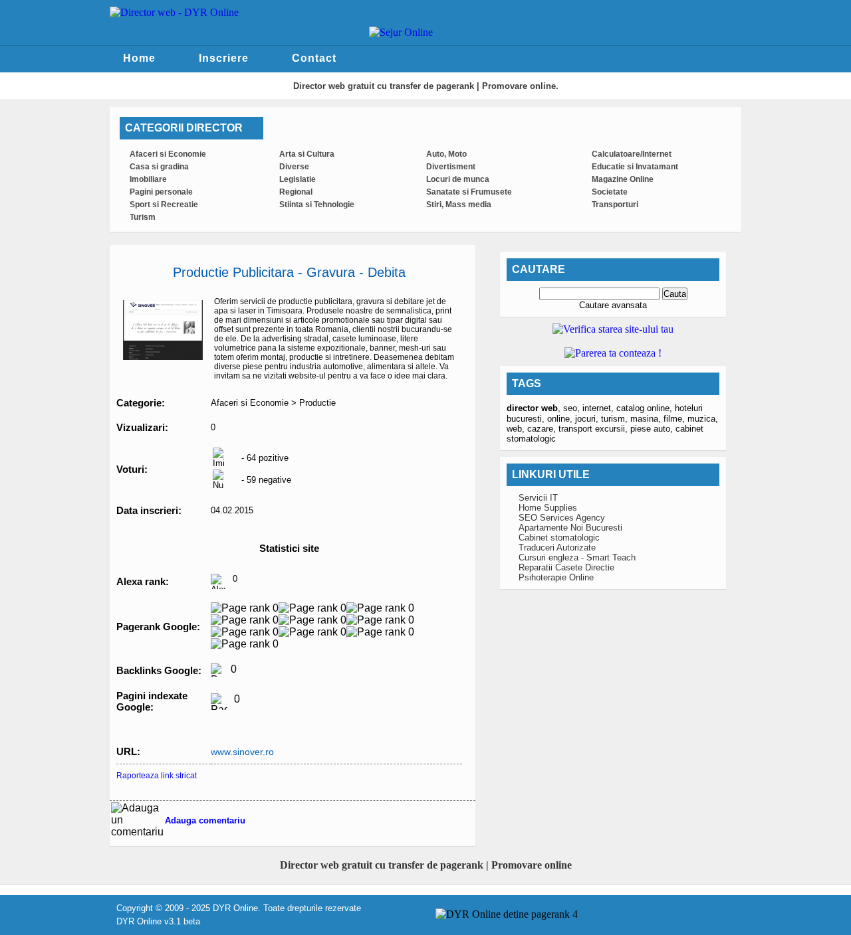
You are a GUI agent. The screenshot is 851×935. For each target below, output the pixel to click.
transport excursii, (594, 429)
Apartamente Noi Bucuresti (570, 528)
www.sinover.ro (242, 751)
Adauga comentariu (205, 820)
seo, (572, 408)
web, (517, 429)
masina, (647, 419)
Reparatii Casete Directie (566, 567)
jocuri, (588, 419)
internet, (599, 408)
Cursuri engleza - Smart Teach (577, 557)
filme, (675, 419)
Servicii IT (538, 498)
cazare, (542, 429)
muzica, (702, 419)
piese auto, (652, 429)
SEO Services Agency (562, 518)
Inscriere (224, 58)
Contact (314, 58)
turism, (615, 419)
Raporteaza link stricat (156, 775)
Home (139, 58)
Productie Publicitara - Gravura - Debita (289, 272)
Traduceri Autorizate (557, 547)
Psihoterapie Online (556, 577)
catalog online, (645, 408)
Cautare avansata (613, 305)
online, (561, 419)
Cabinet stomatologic (559, 538)
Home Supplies (548, 508)
